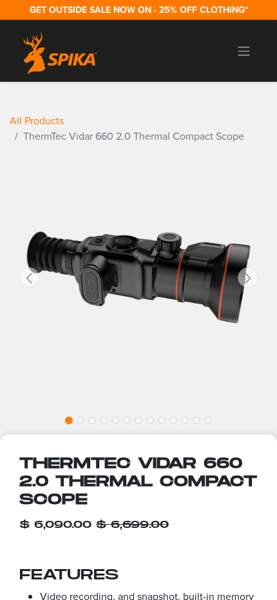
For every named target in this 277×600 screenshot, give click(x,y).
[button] (29, 277)
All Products (37, 120)
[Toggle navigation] (244, 50)
